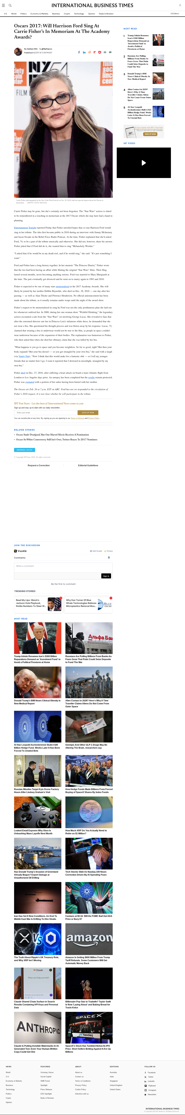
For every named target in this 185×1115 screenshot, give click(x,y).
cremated (29, 381)
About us (78, 1072)
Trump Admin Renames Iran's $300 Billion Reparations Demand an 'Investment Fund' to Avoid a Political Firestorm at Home (37, 659)
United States (115, 1089)
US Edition (175, 14)
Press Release (46, 1089)
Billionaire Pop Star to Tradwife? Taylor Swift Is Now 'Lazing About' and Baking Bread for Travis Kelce (88, 1004)
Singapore (114, 1081)
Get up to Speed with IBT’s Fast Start (148, 128)
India (112, 1077)
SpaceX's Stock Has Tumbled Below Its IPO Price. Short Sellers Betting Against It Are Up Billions (88, 1049)
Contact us (79, 1077)
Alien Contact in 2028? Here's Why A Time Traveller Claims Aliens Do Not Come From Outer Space (87, 703)
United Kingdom (116, 1085)
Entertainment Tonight (25, 227)
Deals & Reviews (106, 13)
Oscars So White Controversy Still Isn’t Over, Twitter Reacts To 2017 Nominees (56, 440)
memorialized (62, 286)
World (13, 13)
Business (56, 13)
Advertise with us (82, 1094)
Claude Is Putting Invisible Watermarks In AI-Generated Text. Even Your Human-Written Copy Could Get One (36, 1049)
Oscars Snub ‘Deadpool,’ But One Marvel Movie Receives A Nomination (52, 435)
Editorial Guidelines (88, 465)
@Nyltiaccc (46, 49)
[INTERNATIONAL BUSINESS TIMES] (92, 5)
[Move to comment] (110, 52)
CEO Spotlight (46, 1094)
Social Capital (45, 1077)
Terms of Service (77, 418)
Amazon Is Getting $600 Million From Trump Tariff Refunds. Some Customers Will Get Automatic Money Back (87, 960)
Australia (113, 1072)
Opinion (91, 13)
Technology (79, 13)
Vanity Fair (24, 356)
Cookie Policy (80, 1089)
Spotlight (43, 1085)
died (23, 372)
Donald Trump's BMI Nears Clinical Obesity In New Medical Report (139, 76)
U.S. (5, 13)
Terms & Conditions (83, 1081)
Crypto (67, 13)
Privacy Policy (93, 418)
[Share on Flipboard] (94, 52)
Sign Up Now (150, 134)
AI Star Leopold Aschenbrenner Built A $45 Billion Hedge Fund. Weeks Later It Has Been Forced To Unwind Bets (37, 748)
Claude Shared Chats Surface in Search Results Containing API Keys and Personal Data (36, 1004)
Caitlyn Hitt (32, 49)
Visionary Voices (47, 1072)
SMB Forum (45, 1081)
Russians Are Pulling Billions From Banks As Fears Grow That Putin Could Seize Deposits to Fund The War (88, 659)
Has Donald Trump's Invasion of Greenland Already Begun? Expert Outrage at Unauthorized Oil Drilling (36, 875)
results (91, 377)
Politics (23, 13)
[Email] (105, 52)
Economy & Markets (39, 13)
